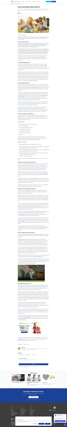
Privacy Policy (31, 412)
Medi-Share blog (21, 339)
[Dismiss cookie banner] (50, 418)
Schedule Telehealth (23, 411)
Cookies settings (35, 423)
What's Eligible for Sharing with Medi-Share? (33, 383)
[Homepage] (15, 2)
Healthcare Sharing (28, 354)
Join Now (48, 1)
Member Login (53, 1)
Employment (31, 411)
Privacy (22, 366)
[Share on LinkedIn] (24, 344)
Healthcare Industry (21, 354)
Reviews (12, 411)
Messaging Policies (26, 366)
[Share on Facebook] (21, 344)
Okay (41, 423)
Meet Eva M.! (44, 382)
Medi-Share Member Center (38, 256)
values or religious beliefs (43, 173)
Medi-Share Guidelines (13, 412)
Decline (48, 423)
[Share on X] (22, 344)
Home (12, 3)
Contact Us (38, 1)
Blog (14, 3)
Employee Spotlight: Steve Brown (17, 382)
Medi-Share (20, 13)
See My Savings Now (33, 397)
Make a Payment (23, 412)
